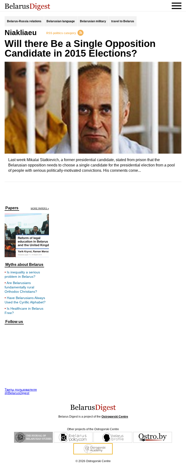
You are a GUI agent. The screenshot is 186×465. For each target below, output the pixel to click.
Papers (11, 208)
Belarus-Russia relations (24, 21)
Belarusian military (93, 21)
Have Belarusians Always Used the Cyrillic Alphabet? (25, 300)
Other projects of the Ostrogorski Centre (93, 429)
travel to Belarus (122, 21)
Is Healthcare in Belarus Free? (24, 311)
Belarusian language (60, 21)
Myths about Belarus (24, 265)
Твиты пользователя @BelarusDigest (21, 391)
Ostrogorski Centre (114, 416)
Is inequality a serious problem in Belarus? (22, 274)
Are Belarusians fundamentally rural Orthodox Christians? (21, 287)
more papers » (40, 209)
